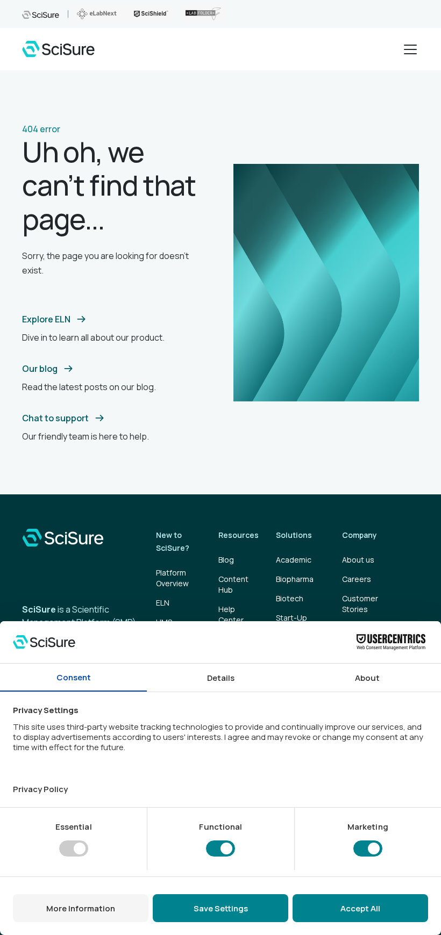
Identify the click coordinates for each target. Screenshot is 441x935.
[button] (408, 49)
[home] (58, 49)
